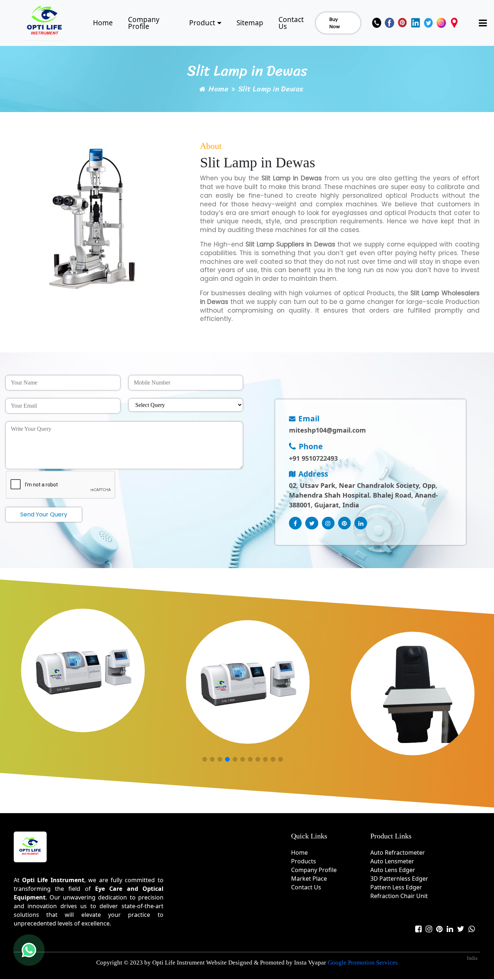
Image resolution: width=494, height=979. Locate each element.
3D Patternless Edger (399, 878)
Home (103, 22)
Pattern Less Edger (396, 887)
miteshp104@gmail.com (327, 430)
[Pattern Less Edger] (247, 681)
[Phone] (377, 23)
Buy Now (334, 23)
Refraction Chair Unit (399, 896)
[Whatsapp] (471, 929)
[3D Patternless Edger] (82, 670)
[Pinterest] (402, 23)
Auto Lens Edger (392, 870)
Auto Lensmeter (392, 861)
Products (303, 861)
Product (202, 22)
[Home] (44, 22)
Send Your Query (43, 514)
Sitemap (250, 22)
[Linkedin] (415, 23)
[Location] (454, 23)
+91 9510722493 (313, 458)
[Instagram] (441, 23)
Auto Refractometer (397, 852)
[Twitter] (428, 23)
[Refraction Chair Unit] (413, 693)
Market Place (309, 878)
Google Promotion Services (363, 962)
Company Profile (143, 23)
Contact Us (291, 23)
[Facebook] (389, 23)
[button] (204, 759)
